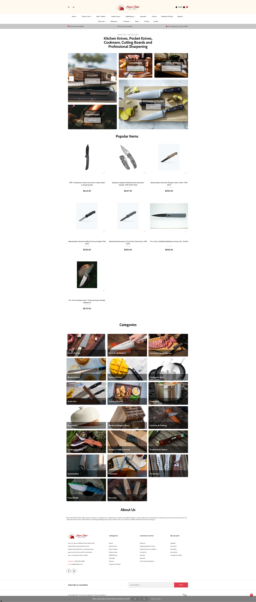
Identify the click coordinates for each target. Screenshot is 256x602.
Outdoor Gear (115, 16)
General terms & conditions (148, 549)
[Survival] (127, 489)
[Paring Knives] (127, 369)
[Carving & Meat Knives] (168, 345)
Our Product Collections (147, 561)
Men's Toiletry (100, 16)
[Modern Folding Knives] (127, 441)
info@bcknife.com (77, 564)
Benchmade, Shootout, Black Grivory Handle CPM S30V (87, 242)
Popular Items (127, 136)
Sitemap (142, 555)
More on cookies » (156, 599)
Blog (136, 21)
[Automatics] (86, 465)
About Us (142, 543)
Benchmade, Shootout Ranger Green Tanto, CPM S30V (169, 184)
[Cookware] (168, 393)
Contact (146, 21)
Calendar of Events (167, 16)
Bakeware (114, 21)
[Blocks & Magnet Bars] (127, 417)
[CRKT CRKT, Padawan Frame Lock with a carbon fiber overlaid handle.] (87, 157)
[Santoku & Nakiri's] (127, 345)
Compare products (176, 555)
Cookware (126, 21)
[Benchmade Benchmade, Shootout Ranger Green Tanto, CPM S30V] (169, 157)
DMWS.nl (103, 595)
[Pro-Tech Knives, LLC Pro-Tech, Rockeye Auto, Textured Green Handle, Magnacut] (87, 274)
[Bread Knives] (86, 369)
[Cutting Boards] (127, 393)
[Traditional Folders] (168, 441)
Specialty (143, 16)
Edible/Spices (130, 16)
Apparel (179, 16)
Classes (154, 16)
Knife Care (101, 21)
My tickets (173, 549)
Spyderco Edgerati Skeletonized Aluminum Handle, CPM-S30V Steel (128, 184)
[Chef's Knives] (86, 345)
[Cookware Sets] (168, 369)
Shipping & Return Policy (147, 546)
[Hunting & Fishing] (168, 417)
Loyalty (156, 21)
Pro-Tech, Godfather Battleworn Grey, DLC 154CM (169, 241)
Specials (142, 558)
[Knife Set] (86, 393)
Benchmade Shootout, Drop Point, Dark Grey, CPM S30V (128, 242)
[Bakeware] (86, 417)
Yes (135, 599)
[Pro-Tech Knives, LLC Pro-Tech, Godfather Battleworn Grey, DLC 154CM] (169, 216)
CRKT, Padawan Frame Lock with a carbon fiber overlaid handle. (87, 184)
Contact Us (143, 552)
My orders (173, 546)
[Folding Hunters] (86, 441)
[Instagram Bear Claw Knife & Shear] (74, 571)
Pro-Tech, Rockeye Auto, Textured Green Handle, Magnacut (87, 301)
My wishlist (173, 552)
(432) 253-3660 (79, 561)
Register (173, 543)
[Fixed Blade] (86, 489)
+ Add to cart (85, 198)
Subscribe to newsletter (78, 585)
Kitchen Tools (86, 16)
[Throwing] (168, 465)
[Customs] (127, 465)
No (144, 599)
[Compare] (73, 7)
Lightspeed (90, 595)
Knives (74, 16)
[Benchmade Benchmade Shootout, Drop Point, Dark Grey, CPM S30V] (128, 216)
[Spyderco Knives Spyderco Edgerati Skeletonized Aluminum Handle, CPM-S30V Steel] (128, 157)
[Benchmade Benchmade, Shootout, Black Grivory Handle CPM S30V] (87, 216)
